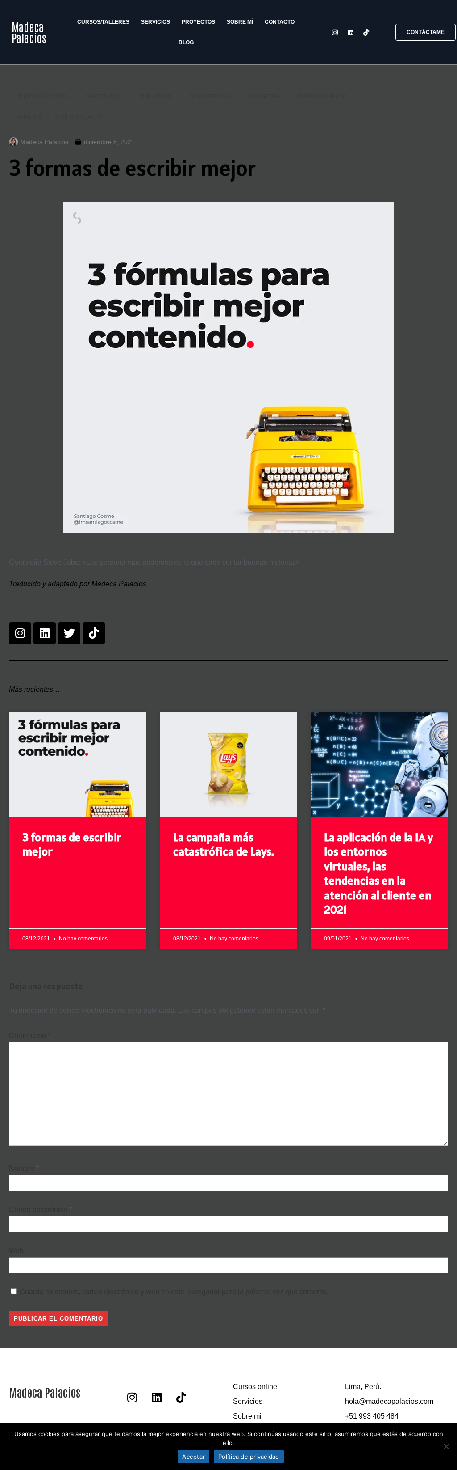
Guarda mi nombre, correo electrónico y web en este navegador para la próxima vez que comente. (174, 1292)
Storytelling (210, 96)
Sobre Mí (240, 22)
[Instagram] (334, 32)
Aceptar (193, 1456)
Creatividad (103, 96)
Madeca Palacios (29, 32)
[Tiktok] (366, 32)
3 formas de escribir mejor (71, 844)
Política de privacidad (248, 1456)
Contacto (280, 22)
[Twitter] (69, 633)
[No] (445, 1446)
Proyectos (198, 22)
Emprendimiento (322, 96)
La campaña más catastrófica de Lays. (223, 844)
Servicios (155, 22)
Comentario (29, 1035)
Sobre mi (247, 1416)
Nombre (21, 1168)
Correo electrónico (38, 1209)
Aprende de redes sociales (59, 117)
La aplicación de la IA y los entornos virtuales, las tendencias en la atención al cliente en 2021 (378, 873)
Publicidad (155, 96)
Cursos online (255, 1386)
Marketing (264, 96)
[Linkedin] (350, 32)
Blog (186, 42)
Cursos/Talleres (103, 22)
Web (16, 1250)
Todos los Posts (43, 96)
